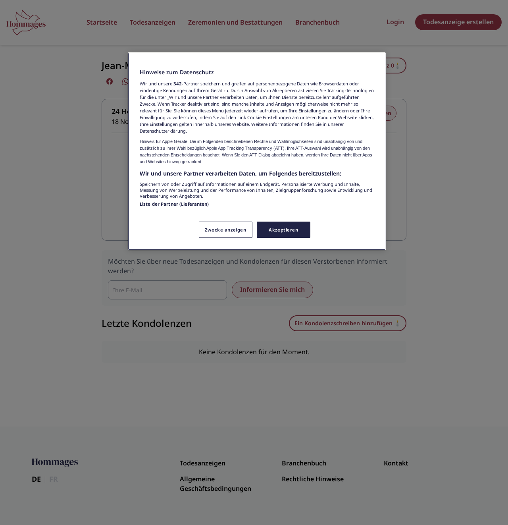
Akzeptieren (283, 230)
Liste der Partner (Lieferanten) (174, 204)
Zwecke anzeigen (225, 230)
